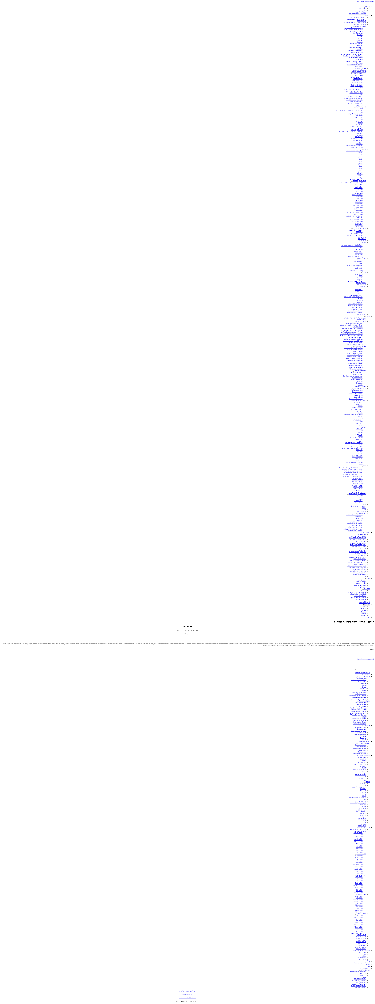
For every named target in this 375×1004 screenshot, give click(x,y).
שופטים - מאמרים (357, 480)
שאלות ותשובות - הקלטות (354, 103)
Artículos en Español (360, 388)
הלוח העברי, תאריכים (359, 573)
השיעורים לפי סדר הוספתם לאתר (356, 19)
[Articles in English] (354, 346)
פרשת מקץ (359, 848)
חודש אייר (359, 116)
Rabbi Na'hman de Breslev (354, 61)
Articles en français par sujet (353, 323)
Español (363, 613)
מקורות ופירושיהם (361, 541)
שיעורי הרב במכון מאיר (359, 24)
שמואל (360, 165)
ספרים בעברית (362, 580)
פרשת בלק (359, 906)
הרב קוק (363, 286)
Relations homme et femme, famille (351, 54)
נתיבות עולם (358, 269)
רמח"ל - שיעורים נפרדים (355, 281)
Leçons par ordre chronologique (352, 29)
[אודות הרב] (363, 589)
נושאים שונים (358, 105)
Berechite (359, 35)
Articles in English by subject (353, 348)
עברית (364, 606)
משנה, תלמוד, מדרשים (359, 181)
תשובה (360, 406)
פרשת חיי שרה (358, 840)
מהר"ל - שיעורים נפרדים (355, 270)
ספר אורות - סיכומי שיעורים (354, 515)
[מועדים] (361, 427)
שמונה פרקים (358, 244)
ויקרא (360, 156)
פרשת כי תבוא (358, 926)
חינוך (361, 94)
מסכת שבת (359, 191)
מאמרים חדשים (361, 320)
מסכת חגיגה (358, 207)
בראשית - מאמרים (360, 831)
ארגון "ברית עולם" (364, 603)
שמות (360, 154)
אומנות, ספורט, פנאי (356, 101)
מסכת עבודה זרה (357, 221)
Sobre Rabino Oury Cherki (358, 597)
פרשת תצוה (358, 868)
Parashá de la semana (355, 393)
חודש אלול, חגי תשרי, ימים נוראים (352, 448)
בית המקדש (358, 411)
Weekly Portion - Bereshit (354, 353)
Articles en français (360, 321)
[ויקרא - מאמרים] (356, 875)
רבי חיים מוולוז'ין (361, 284)
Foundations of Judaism (355, 363)
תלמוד (360, 497)
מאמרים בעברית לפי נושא (362, 673)
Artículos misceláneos (355, 399)
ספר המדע (359, 249)
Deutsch (363, 615)
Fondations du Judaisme (355, 337)
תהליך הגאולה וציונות (356, 84)
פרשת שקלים (362, 819)
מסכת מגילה (358, 203)
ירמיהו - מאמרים (357, 487)
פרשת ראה (359, 921)
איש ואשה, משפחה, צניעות (358, 560)
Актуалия (359, 381)
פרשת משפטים (357, 864)
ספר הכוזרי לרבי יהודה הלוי (358, 506)
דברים (360, 160)
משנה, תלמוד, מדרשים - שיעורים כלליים (350, 182)
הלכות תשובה (358, 251)
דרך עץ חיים (358, 279)
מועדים (364, 427)
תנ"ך (364, 149)
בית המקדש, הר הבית (360, 553)
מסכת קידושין (358, 214)
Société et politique (356, 52)
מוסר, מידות (358, 75)
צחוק (361, 422)
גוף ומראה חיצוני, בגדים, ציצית (357, 562)
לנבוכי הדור (359, 302)
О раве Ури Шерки (360, 596)
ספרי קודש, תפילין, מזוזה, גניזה (357, 567)
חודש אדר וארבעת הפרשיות (354, 145)
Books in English (361, 583)
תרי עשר (359, 174)
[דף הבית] (364, 7)
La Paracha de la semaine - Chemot (351, 330)
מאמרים (367, 316)
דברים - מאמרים (361, 914)
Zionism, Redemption (355, 365)
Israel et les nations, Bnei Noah (352, 56)
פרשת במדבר (358, 896)
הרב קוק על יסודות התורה (354, 524)
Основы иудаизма (356, 379)
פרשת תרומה (358, 866)
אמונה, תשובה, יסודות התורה (357, 539)
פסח (361, 112)
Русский (363, 612)
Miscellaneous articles (355, 369)
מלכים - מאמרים (357, 483)
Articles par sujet (361, 678)
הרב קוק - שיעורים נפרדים (354, 312)
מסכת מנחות (358, 225)
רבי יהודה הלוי (362, 240)
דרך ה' (360, 276)
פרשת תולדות (358, 841)
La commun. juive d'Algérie (357, 695)
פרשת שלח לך (358, 901)
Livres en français (360, 582)
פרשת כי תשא (358, 870)
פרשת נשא (359, 898)
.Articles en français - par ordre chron (351, 325)
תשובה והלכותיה (357, 79)
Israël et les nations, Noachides (353, 339)
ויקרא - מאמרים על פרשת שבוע (352, 473)
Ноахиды (359, 383)
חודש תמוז (359, 124)
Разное (360, 385)
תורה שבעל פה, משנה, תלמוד (357, 494)
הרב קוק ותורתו (361, 513)
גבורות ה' (359, 260)
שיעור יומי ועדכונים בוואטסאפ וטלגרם (355, 22)
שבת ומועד (363, 548)
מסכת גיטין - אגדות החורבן (354, 212)
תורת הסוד (359, 232)
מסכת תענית (358, 202)
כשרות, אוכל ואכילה (360, 564)
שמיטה (360, 413)
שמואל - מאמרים (357, 481)
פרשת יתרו (359, 863)
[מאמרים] (364, 316)
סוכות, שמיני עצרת (356, 138)
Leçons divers (358, 66)
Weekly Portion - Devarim (354, 360)
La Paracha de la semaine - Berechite (351, 328)
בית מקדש (363, 766)
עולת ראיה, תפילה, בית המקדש (353, 297)
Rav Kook (359, 63)
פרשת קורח (359, 903)
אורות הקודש (358, 290)
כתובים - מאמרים (357, 492)
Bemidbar (363, 688)
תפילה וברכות (362, 237)
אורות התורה (358, 291)
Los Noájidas (358, 397)
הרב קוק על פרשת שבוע (355, 304)
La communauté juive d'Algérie (352, 341)
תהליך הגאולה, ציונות (356, 409)
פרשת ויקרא (358, 877)
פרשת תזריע (358, 882)
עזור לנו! (364, 10)
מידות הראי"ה (358, 518)
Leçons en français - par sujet (353, 28)
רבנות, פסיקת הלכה (356, 233)
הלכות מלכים (358, 253)
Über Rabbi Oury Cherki (358, 599)
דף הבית (367, 7)
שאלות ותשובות (365, 532)
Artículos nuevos (357, 392)
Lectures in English (360, 68)
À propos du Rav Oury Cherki (357, 592)
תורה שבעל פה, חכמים (359, 228)
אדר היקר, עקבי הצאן (356, 295)
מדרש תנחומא (358, 188)
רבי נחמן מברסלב (361, 283)
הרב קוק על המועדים (356, 522)
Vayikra (360, 38)
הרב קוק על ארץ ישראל (355, 311)
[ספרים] (366, 578)
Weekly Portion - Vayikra (354, 356)
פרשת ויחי (359, 852)
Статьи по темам (356, 372)
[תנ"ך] (362, 149)
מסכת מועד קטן (357, 205)
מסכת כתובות (358, 209)
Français (363, 608)
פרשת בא (359, 859)
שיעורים (367, 15)
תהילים (360, 175)
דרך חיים (359, 267)
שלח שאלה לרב (361, 534)
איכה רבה (359, 186)
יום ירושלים (359, 121)
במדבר (360, 158)
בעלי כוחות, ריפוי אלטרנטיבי (358, 571)
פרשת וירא (359, 838)
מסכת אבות (358, 223)
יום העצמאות (358, 117)
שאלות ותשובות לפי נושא (358, 536)
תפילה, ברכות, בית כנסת (359, 546)
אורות (360, 288)
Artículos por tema (356, 390)
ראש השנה (359, 133)
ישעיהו (360, 168)
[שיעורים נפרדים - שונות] (351, 72)
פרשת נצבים (358, 928)
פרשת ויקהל (358, 871)
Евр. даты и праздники (358, 731)
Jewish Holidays (357, 351)
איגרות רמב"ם (358, 247)
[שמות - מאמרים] (356, 854)
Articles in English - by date (353, 349)
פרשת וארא (358, 857)
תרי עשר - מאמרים (356, 490)
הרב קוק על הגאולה (356, 309)
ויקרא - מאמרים (361, 875)
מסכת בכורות (358, 226)
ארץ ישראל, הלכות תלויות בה (357, 552)
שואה (360, 87)
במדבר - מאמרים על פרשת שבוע (352, 474)
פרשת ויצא (359, 843)
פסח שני (360, 119)
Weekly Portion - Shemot (354, 355)
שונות (360, 425)
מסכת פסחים (358, 193)
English (364, 610)
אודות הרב (367, 589)
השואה (360, 416)
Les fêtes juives (357, 33)
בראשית (360, 152)
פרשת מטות (358, 910)
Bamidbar (359, 40)
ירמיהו (360, 170)
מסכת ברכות (358, 189)
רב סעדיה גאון (362, 239)
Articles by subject (360, 702)
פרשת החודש (362, 826)
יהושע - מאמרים (357, 478)
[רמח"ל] (361, 272)
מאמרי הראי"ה (358, 300)
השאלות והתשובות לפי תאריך (357, 538)
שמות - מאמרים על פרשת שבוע (353, 471)
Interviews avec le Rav (355, 342)
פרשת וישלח (358, 845)
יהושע (360, 161)
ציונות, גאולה (362, 550)
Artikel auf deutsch (360, 386)
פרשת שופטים (358, 922)
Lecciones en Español (359, 70)
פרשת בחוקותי (358, 892)
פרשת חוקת (358, 905)
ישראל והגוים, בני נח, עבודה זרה (353, 414)
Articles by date (361, 704)
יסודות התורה (358, 402)
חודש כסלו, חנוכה (357, 140)
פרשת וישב (359, 847)
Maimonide (358, 59)
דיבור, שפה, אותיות (356, 80)
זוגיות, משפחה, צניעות (356, 93)
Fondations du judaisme (355, 47)
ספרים (368, 578)
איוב (361, 177)
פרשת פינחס (358, 908)
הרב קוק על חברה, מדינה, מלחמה (352, 529)
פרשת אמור (358, 889)
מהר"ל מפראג (362, 258)
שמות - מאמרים (361, 854)
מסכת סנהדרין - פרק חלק (354, 219)
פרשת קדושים (358, 887)
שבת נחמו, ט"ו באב (356, 130)
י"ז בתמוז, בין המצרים (356, 126)
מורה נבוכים (358, 254)
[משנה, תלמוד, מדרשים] (352, 181)
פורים (360, 464)
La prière (359, 49)
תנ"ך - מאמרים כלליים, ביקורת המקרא (350, 467)
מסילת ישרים (358, 274)
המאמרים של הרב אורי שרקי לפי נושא (355, 318)
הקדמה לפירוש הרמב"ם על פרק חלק (351, 246)
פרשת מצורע (358, 884)
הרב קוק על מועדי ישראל (355, 305)
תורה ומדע (359, 404)
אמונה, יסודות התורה (356, 73)
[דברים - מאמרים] (356, 914)
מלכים (360, 167)
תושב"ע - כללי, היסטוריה (355, 230)
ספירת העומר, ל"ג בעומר (355, 114)
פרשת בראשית (358, 833)
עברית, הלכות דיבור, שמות (358, 543)
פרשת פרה (363, 824)
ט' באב (360, 128)
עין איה (360, 293)
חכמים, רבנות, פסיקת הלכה (358, 545)
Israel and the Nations (355, 367)
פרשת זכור (363, 820)
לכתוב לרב (367, 601)
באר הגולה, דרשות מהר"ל (354, 265)
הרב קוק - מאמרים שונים (355, 531)
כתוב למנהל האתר (360, 12)
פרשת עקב (359, 919)
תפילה (364, 504)
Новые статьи (357, 374)
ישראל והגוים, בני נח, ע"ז (359, 769)
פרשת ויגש (359, 850)
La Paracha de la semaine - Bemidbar (351, 334)
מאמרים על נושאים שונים (358, 400)
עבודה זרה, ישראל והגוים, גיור (357, 557)
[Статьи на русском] (353, 371)
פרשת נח (359, 834)
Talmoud (359, 45)
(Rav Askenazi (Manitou (354, 65)
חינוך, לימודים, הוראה (360, 559)
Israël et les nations (360, 694)
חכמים (360, 499)
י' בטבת (360, 142)
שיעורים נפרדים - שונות (359, 72)
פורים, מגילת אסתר (356, 147)
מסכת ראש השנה (357, 195)
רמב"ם (364, 242)
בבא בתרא (359, 218)
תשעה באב (359, 444)
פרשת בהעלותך (357, 899)
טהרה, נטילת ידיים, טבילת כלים (356, 566)
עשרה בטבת (358, 458)
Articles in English (360, 346)
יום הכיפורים (358, 137)
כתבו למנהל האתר (187, 994)
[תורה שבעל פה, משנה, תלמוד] (348, 494)
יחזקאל (360, 172)
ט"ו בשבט (359, 144)
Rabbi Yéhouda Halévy (355, 58)
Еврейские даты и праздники (352, 376)
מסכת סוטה (358, 211)
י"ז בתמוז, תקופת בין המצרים (353, 443)
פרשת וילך (359, 929)
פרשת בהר (359, 891)
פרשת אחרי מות (357, 885)
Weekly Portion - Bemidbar (354, 358)
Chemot (360, 36)
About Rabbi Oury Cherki (358, 594)
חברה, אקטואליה (357, 82)
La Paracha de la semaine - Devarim (351, 335)
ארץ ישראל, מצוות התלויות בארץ (352, 89)
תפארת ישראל (358, 262)
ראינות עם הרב (357, 423)
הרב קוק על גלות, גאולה (355, 527)
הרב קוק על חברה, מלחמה (358, 986)
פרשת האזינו (358, 931)
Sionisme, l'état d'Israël (355, 50)
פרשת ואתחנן (358, 917)
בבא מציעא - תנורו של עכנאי (353, 216)
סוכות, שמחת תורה (356, 455)
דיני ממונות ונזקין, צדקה (359, 569)
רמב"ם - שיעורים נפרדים (355, 256)
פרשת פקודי (358, 873)
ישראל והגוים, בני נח (356, 86)
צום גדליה (359, 135)
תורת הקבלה (358, 502)
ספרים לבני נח (362, 587)
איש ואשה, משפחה (356, 420)
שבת (361, 109)
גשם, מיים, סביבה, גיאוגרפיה (354, 100)
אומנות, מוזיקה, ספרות (359, 575)
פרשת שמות (358, 855)
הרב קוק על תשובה (356, 307)
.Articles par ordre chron (358, 680)
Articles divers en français (354, 344)
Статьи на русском (360, 371)
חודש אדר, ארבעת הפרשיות (354, 462)
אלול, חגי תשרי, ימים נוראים (358, 803)
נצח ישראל (359, 263)
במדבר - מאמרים (361, 894)
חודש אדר (363, 817)
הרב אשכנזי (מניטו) (360, 314)
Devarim (359, 42)
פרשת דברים (358, 915)
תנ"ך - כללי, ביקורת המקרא (354, 151)
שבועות (360, 123)
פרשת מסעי (358, 912)
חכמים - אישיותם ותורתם (354, 235)
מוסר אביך (359, 298)
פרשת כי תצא (358, 924)
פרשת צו (359, 878)
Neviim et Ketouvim (356, 43)
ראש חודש (359, 429)
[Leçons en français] (354, 26)
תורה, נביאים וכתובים (363, 827)
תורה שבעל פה (358, 501)
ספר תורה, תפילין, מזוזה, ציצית (353, 98)
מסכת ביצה (359, 200)
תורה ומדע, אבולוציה (356, 77)
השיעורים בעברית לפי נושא (358, 17)
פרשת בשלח (358, 861)
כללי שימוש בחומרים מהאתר (357, 14)
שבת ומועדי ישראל (360, 107)
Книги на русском (360, 585)
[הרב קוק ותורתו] (356, 513)
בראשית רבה (358, 184)
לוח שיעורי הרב (361, 21)
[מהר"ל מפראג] (357, 258)
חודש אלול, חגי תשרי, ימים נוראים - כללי (350, 131)
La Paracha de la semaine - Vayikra (351, 332)
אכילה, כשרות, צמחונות (355, 96)
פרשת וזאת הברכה (356, 933)
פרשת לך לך (358, 836)
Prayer (360, 362)
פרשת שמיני (358, 880)
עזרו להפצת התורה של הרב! (187, 991)
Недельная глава (357, 378)
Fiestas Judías (358, 395)
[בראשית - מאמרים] (354, 831)
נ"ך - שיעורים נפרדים (356, 179)
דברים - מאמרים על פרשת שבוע (352, 476)
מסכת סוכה (359, 198)
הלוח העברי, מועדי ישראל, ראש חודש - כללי (349, 110)
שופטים (360, 163)
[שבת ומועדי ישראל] (354, 107)
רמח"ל (364, 272)
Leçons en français (360, 26)
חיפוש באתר (362, 8)
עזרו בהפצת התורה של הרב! (365, 668)
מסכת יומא (359, 196)
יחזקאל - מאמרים (357, 488)
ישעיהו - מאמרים (357, 485)
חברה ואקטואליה (357, 407)
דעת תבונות (358, 277)
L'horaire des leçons (356, 31)
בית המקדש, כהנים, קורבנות (354, 91)
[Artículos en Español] (356, 743)
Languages (366, 605)
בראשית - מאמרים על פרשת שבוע (352, 469)
